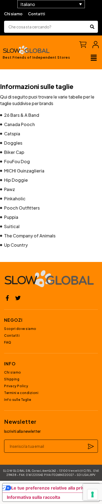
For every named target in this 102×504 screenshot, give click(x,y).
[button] (93, 58)
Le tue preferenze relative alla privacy (51, 488)
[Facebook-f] (7, 298)
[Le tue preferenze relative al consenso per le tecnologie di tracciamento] (92, 494)
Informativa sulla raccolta (33, 497)
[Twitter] (18, 298)
